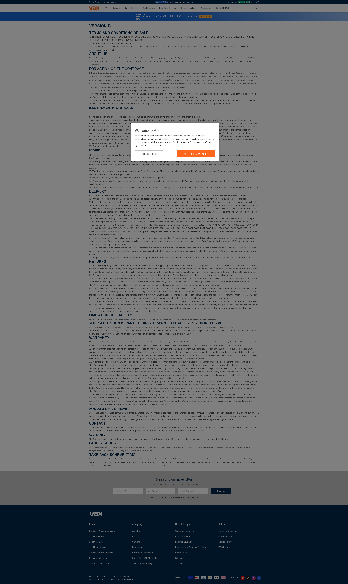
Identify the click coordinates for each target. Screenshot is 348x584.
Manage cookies (149, 153)
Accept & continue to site (196, 153)
